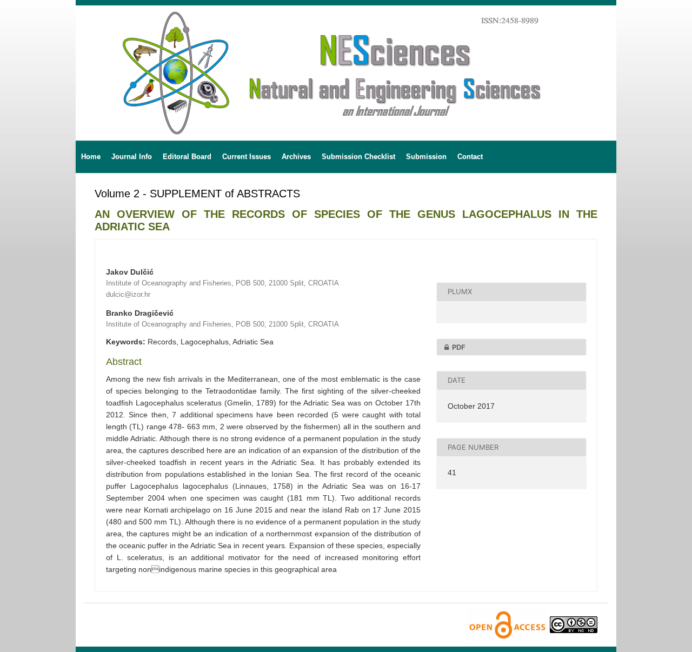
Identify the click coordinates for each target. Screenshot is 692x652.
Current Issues (246, 156)
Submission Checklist (358, 156)
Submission (426, 156)
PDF (458, 347)
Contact (470, 156)
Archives (296, 156)
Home (91, 156)
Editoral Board (187, 156)
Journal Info (131, 156)
